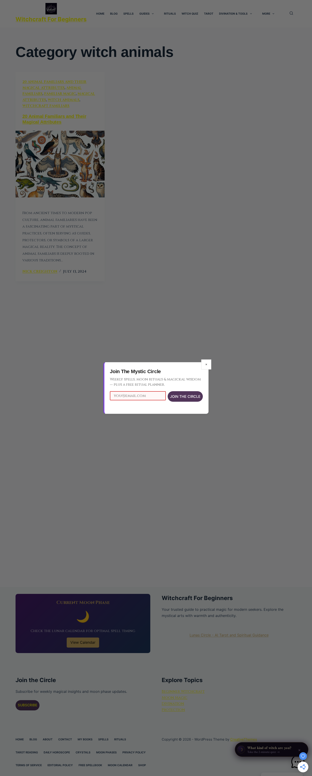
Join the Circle (185, 396)
